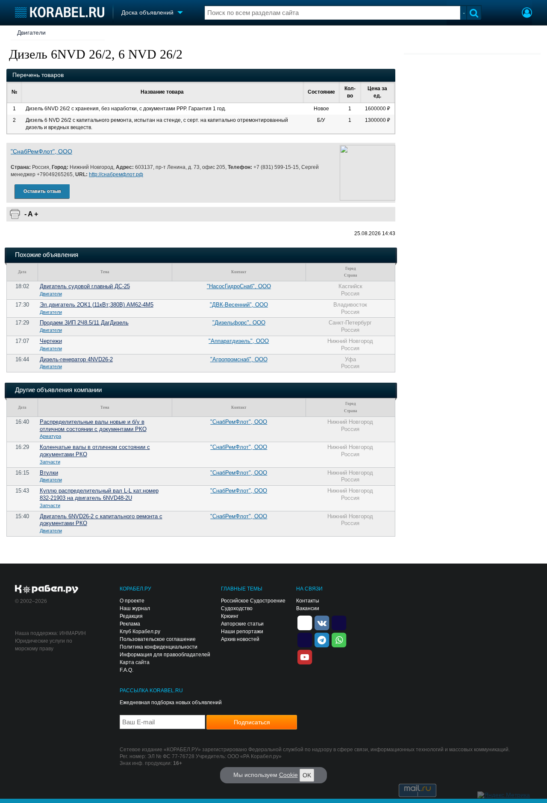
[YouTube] (304, 656)
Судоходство (237, 608)
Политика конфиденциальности (158, 647)
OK (307, 775)
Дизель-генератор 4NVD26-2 (76, 359)
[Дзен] (304, 622)
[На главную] (59, 12)
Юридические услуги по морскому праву (43, 645)
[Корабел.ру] (47, 589)
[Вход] (527, 13)
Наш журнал (135, 608)
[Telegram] (321, 639)
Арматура (50, 436)
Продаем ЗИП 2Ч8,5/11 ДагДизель (84, 322)
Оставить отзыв (42, 191)
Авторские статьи (242, 624)
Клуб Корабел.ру (140, 632)
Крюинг (229, 616)
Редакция (131, 616)
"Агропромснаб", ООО (239, 359)
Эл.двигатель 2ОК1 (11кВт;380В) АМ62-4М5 (96, 304)
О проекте (132, 601)
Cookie (288, 774)
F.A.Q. (126, 670)
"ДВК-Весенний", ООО (239, 304)
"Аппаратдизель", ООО (239, 341)
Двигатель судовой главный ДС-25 (85, 286)
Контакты (307, 601)
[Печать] (15, 214)
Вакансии (307, 608)
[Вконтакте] (321, 622)
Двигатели (31, 32)
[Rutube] (338, 622)
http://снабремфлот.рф (116, 174)
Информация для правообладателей (165, 655)
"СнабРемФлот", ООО (41, 151)
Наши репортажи (242, 632)
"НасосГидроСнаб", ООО (239, 286)
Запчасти (50, 461)
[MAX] (304, 639)
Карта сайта (135, 662)
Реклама (130, 624)
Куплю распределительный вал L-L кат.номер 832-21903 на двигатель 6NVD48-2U (99, 494)
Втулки (49, 472)
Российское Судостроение (253, 601)
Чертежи (51, 341)
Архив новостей (240, 639)
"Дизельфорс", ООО (238, 322)
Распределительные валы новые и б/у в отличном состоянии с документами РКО (93, 425)
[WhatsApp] (338, 639)
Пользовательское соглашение (158, 639)
